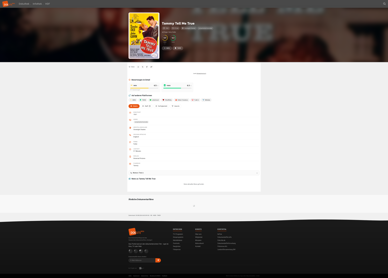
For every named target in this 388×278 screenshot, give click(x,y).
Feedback (164, 276)
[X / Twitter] (142, 67)
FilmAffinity (168, 100)
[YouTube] (141, 251)
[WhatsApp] (138, 67)
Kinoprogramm (178, 237)
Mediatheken (177, 240)
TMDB (179, 48)
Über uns (198, 234)
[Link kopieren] (151, 67)
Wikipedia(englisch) (201, 73)
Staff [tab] (147, 106)
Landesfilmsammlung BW (226, 249)
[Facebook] (147, 67)
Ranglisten (176, 246)
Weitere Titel (138, 173)
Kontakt (198, 246)
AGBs (130, 276)
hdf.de (219, 234)
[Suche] (384, 3)
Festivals (176, 243)
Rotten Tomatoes (183, 100)
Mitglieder (198, 237)
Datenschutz (144, 276)
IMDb (134, 100)
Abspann (198, 240)
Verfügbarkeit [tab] (162, 106)
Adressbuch (199, 243)
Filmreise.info (222, 246)
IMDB (168, 48)
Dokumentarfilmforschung (226, 243)
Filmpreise (177, 249)
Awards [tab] (176, 106)
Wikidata (207, 100)
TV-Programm (178, 234)
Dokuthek (24, 3)
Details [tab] (135, 106)
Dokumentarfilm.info (224, 237)
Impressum (136, 276)
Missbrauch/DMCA (155, 276)
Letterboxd (155, 100)
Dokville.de (221, 240)
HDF (47, 3)
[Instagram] (146, 251)
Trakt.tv (196, 100)
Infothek (37, 3)
